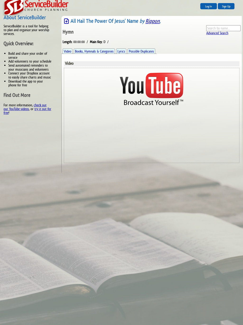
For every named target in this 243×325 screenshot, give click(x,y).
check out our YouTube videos (25, 107)
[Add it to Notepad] (67, 21)
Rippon (152, 21)
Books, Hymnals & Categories (94, 51)
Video (67, 51)
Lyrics (121, 51)
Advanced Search (217, 33)
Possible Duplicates (141, 51)
